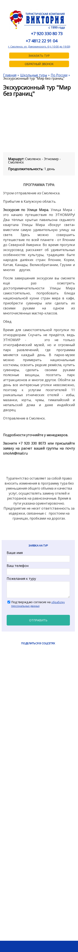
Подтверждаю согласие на (38, 604)
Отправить (38, 620)
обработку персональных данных (38, 604)
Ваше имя (15, 552)
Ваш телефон (17, 565)
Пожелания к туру (21, 578)
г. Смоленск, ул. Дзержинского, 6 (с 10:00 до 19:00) (39, 46)
